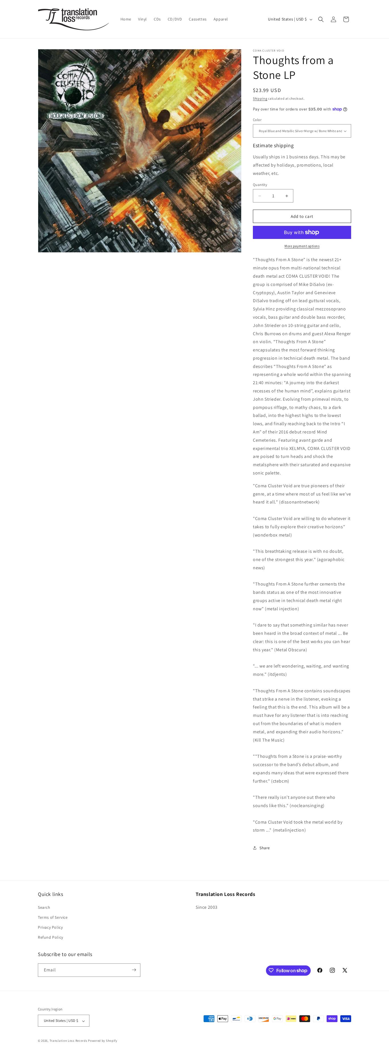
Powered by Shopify (102, 1041)
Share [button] (264, 847)
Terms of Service (53, 917)
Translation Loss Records (68, 1041)
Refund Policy (50, 937)
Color (257, 119)
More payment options (302, 246)
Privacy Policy (50, 927)
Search (44, 907)
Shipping (260, 98)
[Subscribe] (134, 970)
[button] (321, 19)
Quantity (260, 184)
